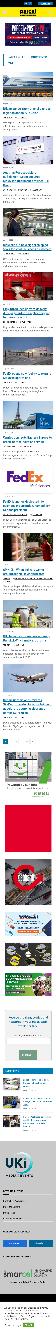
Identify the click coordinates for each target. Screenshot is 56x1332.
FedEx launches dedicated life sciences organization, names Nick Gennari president (26, 505)
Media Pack (9, 1212)
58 (27, 741)
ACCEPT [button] (28, 1324)
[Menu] (5, 12)
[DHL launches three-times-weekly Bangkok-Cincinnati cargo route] (28, 614)
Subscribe (45, 3)
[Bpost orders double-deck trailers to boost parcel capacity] (11, 1084)
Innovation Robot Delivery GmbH (28, 1282)
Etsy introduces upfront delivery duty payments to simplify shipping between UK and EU (26, 313)
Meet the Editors (11, 1206)
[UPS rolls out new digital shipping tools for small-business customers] (28, 222)
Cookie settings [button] (13, 1325)
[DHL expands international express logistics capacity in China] (28, 86)
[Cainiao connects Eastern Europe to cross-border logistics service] (28, 415)
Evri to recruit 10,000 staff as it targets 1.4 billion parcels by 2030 (37, 1101)
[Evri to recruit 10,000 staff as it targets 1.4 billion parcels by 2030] (11, 1102)
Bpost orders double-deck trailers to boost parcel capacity (36, 1082)
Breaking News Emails (14, 1218)
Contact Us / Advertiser (14, 1200)
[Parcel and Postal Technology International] (28, 12)
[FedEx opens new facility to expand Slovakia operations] (28, 351)
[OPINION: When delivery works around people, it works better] (28, 547)
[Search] (50, 12)
